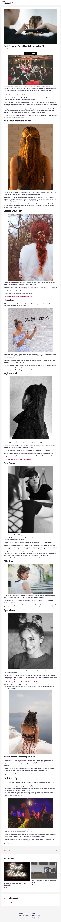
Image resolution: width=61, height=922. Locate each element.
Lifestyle (6, 49)
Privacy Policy (35, 917)
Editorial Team (36, 915)
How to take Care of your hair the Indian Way (20, 296)
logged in (12, 902)
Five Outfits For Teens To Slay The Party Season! (21, 95)
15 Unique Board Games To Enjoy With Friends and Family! (23, 682)
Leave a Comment (13, 49)
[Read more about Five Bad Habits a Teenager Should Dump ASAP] (17, 871)
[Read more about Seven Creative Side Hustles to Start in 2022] (44, 870)
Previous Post (6, 850)
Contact (34, 919)
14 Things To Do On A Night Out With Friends (20, 459)
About (33, 913)
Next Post (56, 850)
